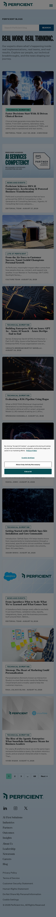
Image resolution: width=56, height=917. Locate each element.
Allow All (28, 471)
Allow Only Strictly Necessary (28, 464)
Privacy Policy (31, 450)
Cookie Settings (28, 458)
